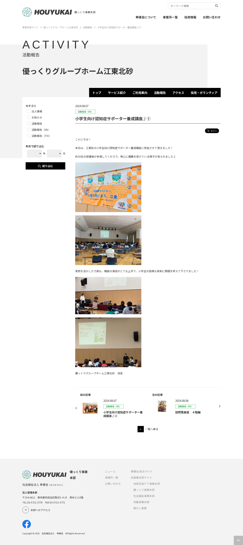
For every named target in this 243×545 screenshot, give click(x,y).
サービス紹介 (117, 92)
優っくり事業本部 (144, 490)
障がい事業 (140, 508)
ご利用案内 (139, 92)
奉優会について (146, 17)
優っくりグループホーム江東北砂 (60, 27)
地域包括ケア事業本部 (146, 484)
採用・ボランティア (204, 92)
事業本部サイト (30, 27)
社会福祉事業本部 (144, 496)
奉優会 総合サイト (142, 471)
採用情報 (190, 17)
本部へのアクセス (40, 510)
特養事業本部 (141, 502)
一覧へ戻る (151, 429)
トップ (96, 92)
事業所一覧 (170, 17)
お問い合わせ (212, 17)
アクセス (178, 92)
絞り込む (47, 166)
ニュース (110, 471)
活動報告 (87, 27)
